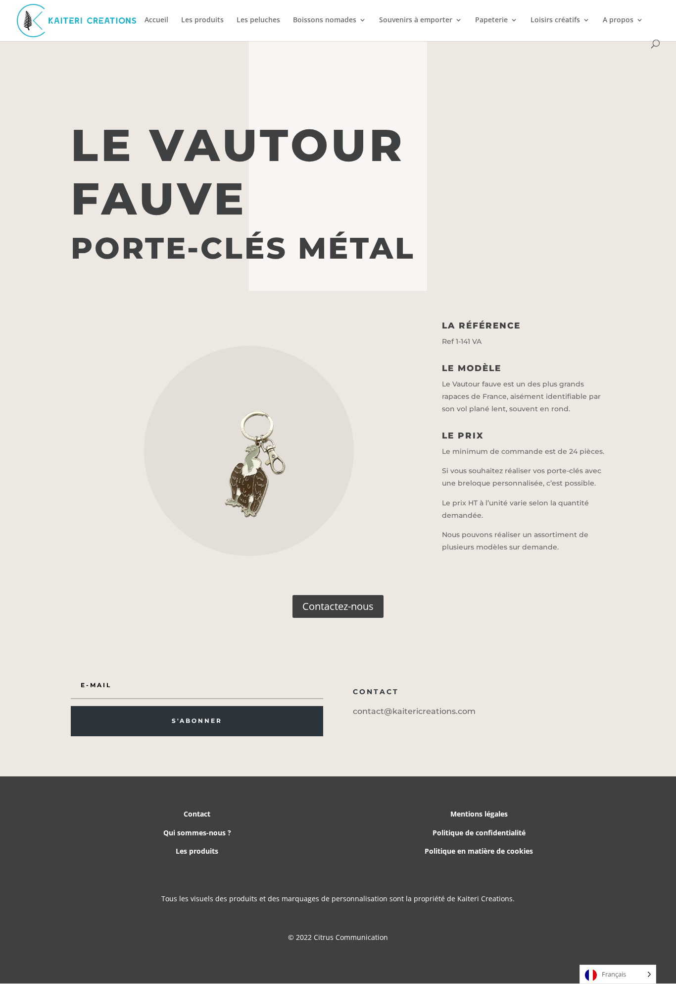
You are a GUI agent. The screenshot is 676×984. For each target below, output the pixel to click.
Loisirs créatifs (555, 20)
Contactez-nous (338, 606)
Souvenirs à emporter (415, 20)
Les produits (202, 20)
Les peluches (258, 20)
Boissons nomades (324, 20)
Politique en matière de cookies (479, 851)
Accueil (156, 20)
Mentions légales (479, 814)
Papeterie (491, 20)
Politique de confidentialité (479, 832)
